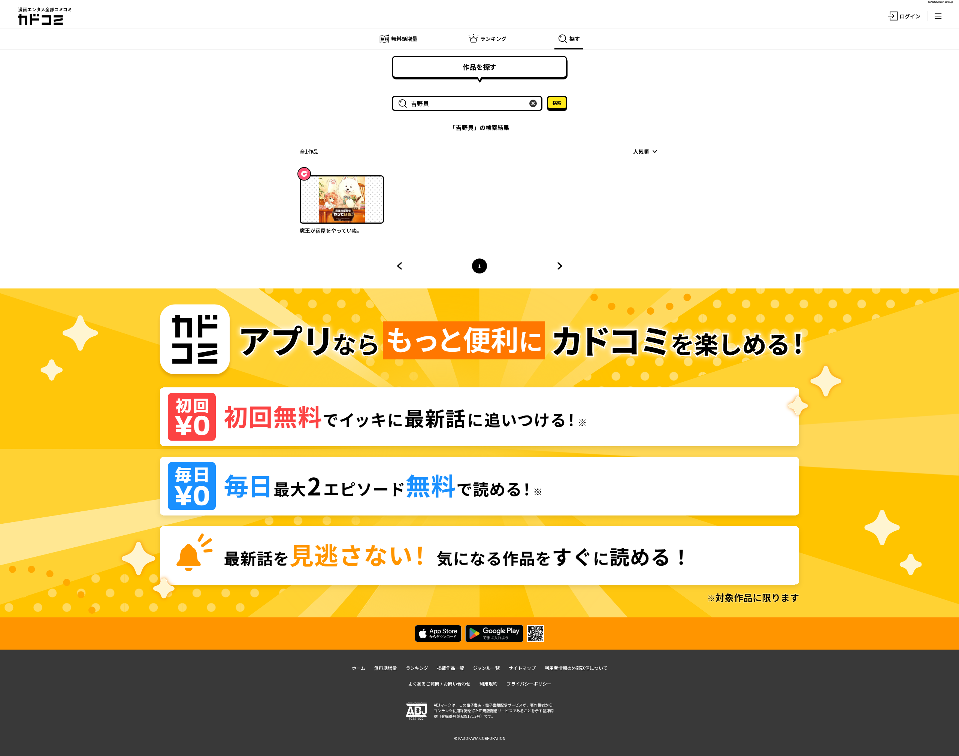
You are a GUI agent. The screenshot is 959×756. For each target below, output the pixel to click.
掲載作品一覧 (450, 668)
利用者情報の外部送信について (576, 668)
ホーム (358, 668)
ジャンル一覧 (486, 668)
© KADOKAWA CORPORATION (479, 738)
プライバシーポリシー (528, 683)
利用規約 (488, 683)
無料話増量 (385, 668)
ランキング (417, 668)
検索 (557, 102)
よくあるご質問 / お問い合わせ (439, 683)
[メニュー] (938, 16)
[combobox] (468, 103)
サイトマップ (522, 668)
